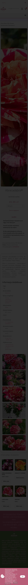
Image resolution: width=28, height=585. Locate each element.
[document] (14, 292)
